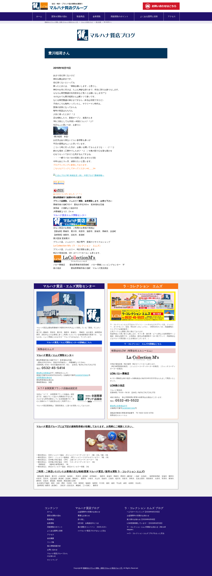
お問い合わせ (52, 550)
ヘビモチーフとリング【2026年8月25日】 (143, 512)
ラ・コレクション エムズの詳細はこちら (142, 344)
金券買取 (97, 16)
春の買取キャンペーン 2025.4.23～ (92, 527)
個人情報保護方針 (54, 546)
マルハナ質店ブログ (87, 22)
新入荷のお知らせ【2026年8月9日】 (141, 519)
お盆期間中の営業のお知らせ (89, 512)
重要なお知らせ (84, 515)
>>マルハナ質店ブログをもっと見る (92, 531)
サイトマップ (52, 560)
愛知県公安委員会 (43, 373)
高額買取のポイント (119, 16)
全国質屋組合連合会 (44, 377)
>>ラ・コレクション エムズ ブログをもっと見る (145, 533)
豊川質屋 (98, 22)
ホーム (39, 16)
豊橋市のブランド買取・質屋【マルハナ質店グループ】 (61, 22)
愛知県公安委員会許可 (118, 406)
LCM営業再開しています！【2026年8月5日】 (145, 523)
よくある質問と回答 (149, 16)
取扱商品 (81, 16)
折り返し (81, 519)
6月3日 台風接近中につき (88, 523)
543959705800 (82, 375)
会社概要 (50, 538)
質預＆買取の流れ (59, 16)
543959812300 (128, 408)
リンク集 (50, 542)
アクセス (172, 16)
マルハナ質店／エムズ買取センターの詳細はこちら (69, 342)
